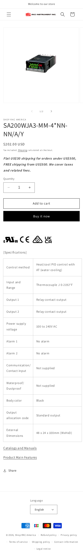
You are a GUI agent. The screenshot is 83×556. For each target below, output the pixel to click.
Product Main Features (20, 457)
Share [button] (12, 470)
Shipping (22, 150)
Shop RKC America (25, 534)
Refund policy (48, 534)
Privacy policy (69, 534)
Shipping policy (41, 541)
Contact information (66, 541)
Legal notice (44, 548)
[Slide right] (51, 111)
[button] (9, 14)
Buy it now (41, 216)
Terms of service (18, 541)
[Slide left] (32, 111)
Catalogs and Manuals (20, 448)
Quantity (8, 179)
